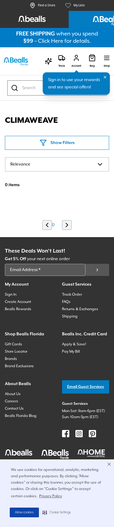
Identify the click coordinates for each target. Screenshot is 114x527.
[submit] (97, 270)
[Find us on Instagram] (79, 433)
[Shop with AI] (48, 61)
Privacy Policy (50, 496)
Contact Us (14, 408)
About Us (13, 394)
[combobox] (57, 164)
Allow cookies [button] (24, 512)
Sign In (10, 294)
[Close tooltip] (105, 77)
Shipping (70, 316)
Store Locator (16, 351)
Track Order (72, 294)
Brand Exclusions (19, 366)
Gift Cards (13, 344)
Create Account (18, 302)
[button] (56, 512)
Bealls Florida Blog (20, 416)
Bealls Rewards (18, 309)
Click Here (50, 41)
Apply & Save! (74, 344)
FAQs (66, 302)
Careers (11, 401)
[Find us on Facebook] (65, 433)
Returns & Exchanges (80, 309)
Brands (11, 359)
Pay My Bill (71, 351)
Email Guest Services (85, 386)
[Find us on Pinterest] (92, 433)
